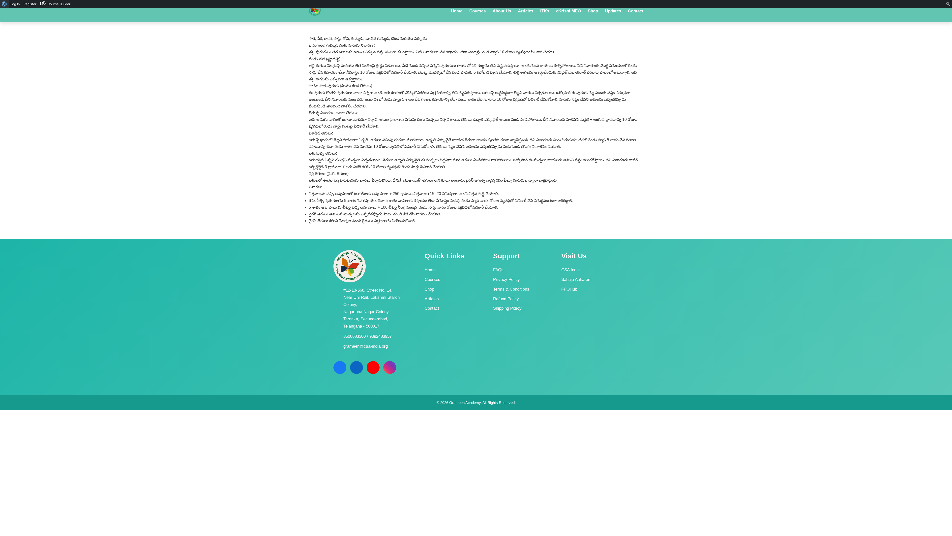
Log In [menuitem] (15, 4)
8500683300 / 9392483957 (367, 336)
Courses (432, 279)
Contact (432, 308)
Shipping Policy (507, 308)
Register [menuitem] (30, 4)
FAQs (498, 270)
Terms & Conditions (511, 289)
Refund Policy (506, 299)
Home (430, 270)
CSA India (570, 270)
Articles (432, 299)
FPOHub (569, 289)
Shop (429, 289)
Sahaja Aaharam (576, 279)
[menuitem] (4, 4)
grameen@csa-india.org (365, 346)
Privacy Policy (506, 279)
